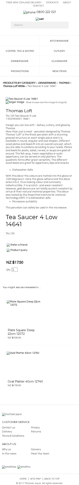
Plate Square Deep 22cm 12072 (21, 332)
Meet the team (40, 453)
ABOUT (67, 2)
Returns (36, 431)
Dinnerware (20, 60)
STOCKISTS (52, 2)
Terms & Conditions (13, 435)
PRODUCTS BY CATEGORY (19, 82)
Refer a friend (19, 244)
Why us (6, 449)
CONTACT (38, 5)
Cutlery (59, 50)
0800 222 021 (46, 12)
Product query (19, 250)
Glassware (59, 60)
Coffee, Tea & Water (20, 50)
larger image (16, 102)
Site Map (35, 479)
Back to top (52, 479)
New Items (59, 71)
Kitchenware (59, 40)
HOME (20, 41)
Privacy (35, 427)
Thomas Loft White (14, 86)
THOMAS (64, 82)
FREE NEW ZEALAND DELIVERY (24, 2)
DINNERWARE (47, 82)
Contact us (8, 427)
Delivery (7, 431)
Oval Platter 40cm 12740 (25, 381)
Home (23, 479)
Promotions (20, 71)
